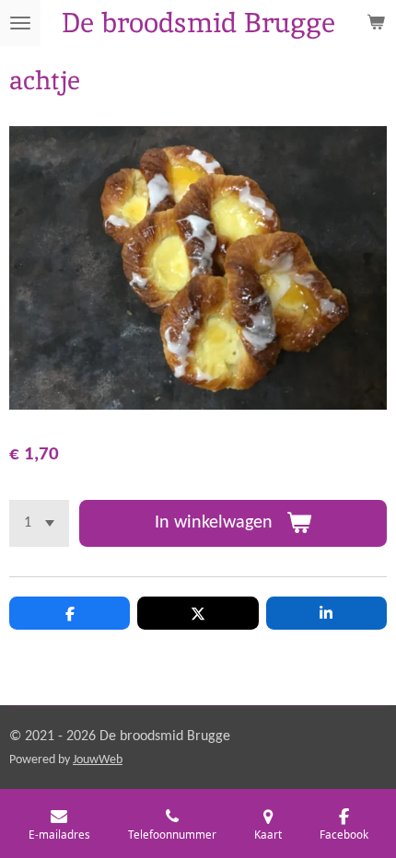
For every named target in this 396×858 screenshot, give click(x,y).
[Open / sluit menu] (20, 23)
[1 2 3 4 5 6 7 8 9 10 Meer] (39, 523)
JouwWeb (97, 760)
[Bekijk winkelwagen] (375, 23)
